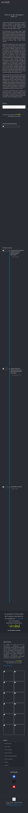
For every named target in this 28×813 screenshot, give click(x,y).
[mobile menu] (26, 2)
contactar (19, 618)
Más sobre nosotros (8, 665)
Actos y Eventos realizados (10, 756)
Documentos (7, 746)
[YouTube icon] (14, 807)
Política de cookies (17, 805)
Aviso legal (14, 803)
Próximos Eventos (8, 759)
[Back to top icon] (14, 799)
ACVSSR (5, 2)
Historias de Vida (8, 752)
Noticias (6, 762)
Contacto (6, 765)
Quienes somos (7, 743)
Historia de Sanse (8, 749)
